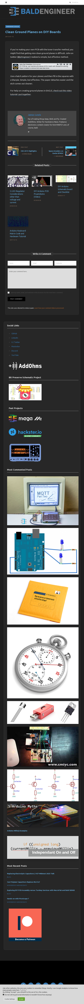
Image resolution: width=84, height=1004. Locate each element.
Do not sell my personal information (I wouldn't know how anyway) (28, 995)
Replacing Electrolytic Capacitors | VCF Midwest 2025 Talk (30, 874)
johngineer (25, 57)
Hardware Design (12, 26)
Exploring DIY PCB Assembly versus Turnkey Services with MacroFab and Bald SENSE (41, 890)
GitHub (14, 333)
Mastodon (15, 346)
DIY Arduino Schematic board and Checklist (65, 189)
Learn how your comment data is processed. (49, 308)
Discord (14, 351)
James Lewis (34, 115)
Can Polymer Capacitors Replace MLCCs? (23, 882)
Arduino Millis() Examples (17, 831)
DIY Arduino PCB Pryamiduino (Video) (41, 194)
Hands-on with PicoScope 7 (18, 899)
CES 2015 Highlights (29, 151)
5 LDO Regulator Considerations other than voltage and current (17, 196)
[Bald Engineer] (42, 11)
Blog (9, 877)
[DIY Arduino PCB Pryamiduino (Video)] (42, 181)
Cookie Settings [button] (10, 999)
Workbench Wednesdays (17, 885)
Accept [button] (21, 999)
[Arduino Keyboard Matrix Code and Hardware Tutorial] (18, 221)
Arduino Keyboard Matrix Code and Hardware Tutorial (18, 233)
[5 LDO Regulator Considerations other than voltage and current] (18, 181)
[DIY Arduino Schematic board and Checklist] (66, 178)
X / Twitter (15, 342)
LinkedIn (14, 338)
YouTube (14, 355)
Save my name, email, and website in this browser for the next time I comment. (36, 292)
